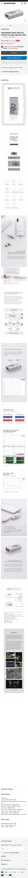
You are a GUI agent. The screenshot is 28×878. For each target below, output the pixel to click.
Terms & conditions (15, 852)
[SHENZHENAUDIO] (9, 3)
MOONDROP (5, 29)
